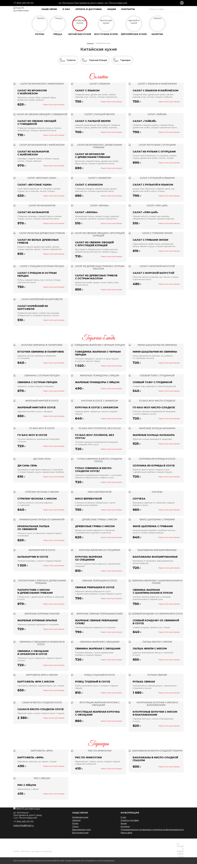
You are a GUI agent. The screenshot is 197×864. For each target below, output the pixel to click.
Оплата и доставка (130, 820)
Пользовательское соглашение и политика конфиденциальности (152, 829)
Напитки (76, 820)
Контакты (125, 826)
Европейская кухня (81, 829)
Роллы (75, 823)
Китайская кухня (80, 817)
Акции (124, 823)
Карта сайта (126, 832)
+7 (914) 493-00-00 (23, 3)
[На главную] (21, 9)
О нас (123, 817)
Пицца (75, 826)
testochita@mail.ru (23, 825)
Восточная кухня (80, 832)
